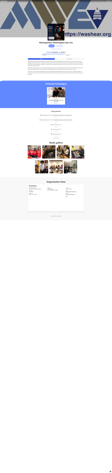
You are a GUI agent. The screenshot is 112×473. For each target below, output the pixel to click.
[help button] (110, 471)
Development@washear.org (71, 191)
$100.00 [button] (50, 115)
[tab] (41, 59)
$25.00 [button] (60, 124)
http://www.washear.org (70, 194)
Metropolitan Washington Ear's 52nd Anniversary (62, 115)
